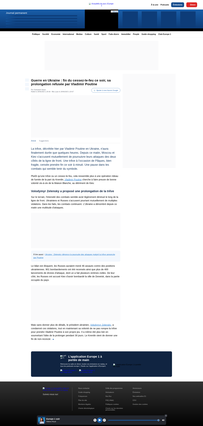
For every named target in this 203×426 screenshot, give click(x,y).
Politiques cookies (112, 404)
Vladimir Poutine (73, 179)
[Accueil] (101, 6)
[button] (163, 420)
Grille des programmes (114, 388)
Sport (103, 34)
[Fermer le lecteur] (165, 415)
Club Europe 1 (164, 34)
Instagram (48, 398)
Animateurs (109, 392)
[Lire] (99, 420)
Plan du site (82, 400)
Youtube (56, 398)
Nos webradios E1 (139, 396)
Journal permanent (16, 13)
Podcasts (164, 5)
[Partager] (27, 80)
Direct (192, 5)
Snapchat (60, 398)
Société (45, 34)
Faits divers (114, 34)
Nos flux (108, 396)
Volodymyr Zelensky (100, 325)
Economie (55, 34)
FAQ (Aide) (109, 400)
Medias (79, 34)
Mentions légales (84, 404)
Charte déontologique (86, 408)
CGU (134, 400)
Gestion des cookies (140, 404)
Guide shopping (149, 34)
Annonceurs (137, 388)
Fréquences (82, 396)
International (68, 34)
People (136, 34)
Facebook (52, 398)
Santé (96, 34)
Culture (88, 34)
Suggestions (44, 141)
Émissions (177, 5)
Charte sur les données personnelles (114, 409)
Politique (36, 34)
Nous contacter (84, 388)
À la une (154, 5)
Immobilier (126, 34)
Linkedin (64, 398)
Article (33, 141)
